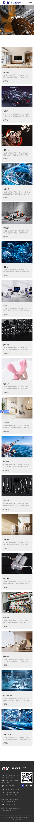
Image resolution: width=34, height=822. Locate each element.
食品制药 (6, 189)
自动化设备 (7, 734)
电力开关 (6, 617)
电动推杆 (6, 578)
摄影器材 (6, 345)
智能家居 (6, 539)
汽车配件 (6, 111)
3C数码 (5, 306)
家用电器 (6, 72)
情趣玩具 (6, 384)
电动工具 (6, 228)
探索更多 (6, 81)
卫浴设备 (6, 423)
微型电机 (6, 150)
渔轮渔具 (6, 462)
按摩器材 (6, 656)
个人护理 (6, 501)
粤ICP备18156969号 (17, 820)
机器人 (5, 267)
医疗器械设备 (7, 695)
